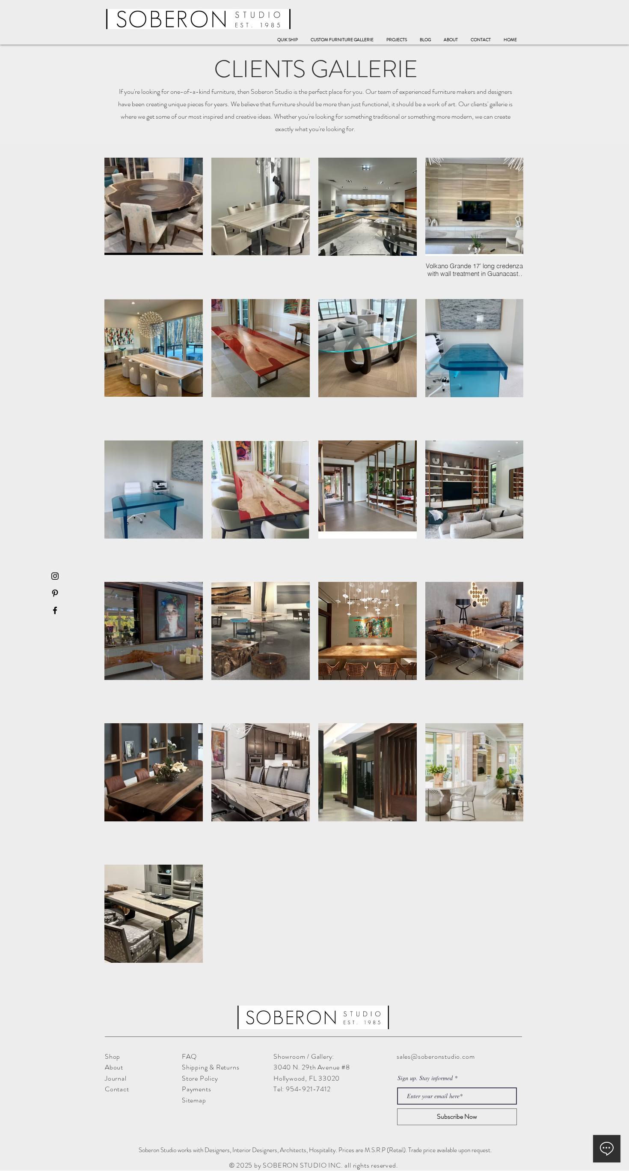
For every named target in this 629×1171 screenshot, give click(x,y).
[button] (342, 40)
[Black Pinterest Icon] (55, 593)
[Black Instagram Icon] (55, 576)
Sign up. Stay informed (425, 1078)
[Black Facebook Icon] (55, 610)
